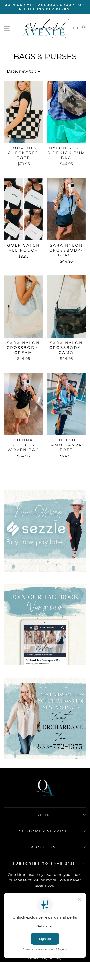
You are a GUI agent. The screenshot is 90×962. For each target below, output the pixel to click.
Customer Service (44, 831)
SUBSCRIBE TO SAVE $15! (43, 863)
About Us (43, 847)
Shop (44, 815)
